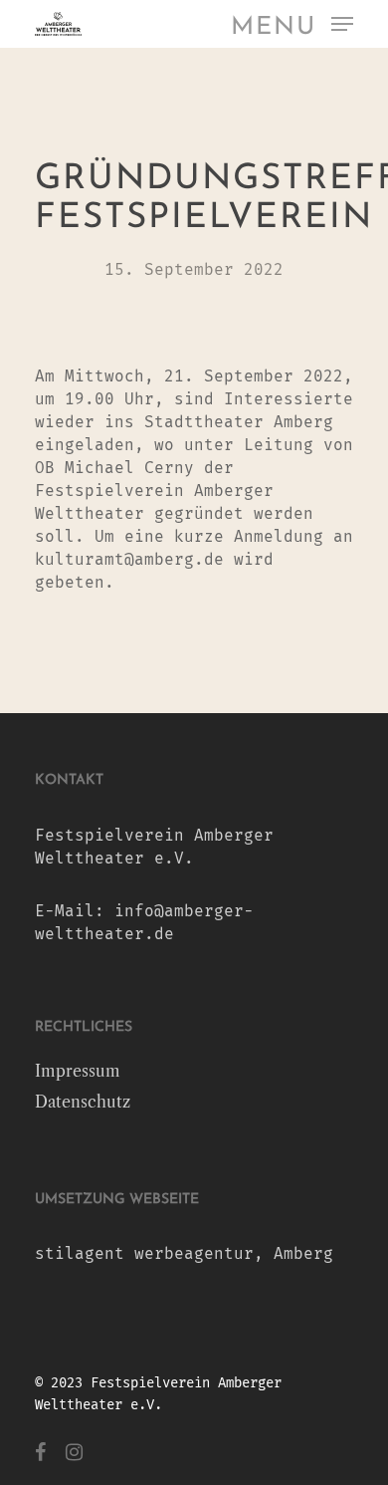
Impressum (77, 1071)
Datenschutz (82, 1102)
